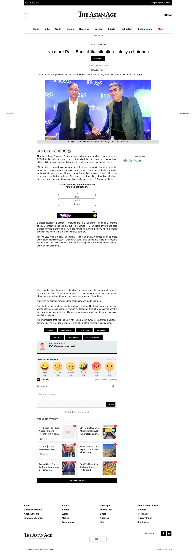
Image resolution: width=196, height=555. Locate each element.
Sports (111, 29)
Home (36, 29)
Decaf (103, 514)
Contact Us (143, 522)
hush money (73, 337)
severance (101, 330)
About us (104, 518)
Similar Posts (132, 160)
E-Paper (142, 510)
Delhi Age (105, 505)
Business (84, 29)
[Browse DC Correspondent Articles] (42, 346)
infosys (50, 330)
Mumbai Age (106, 510)
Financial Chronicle (34, 518)
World (58, 29)
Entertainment (145, 29)
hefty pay (57, 337)
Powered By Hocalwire (163, 549)
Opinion (99, 29)
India (47, 29)
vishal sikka (84, 330)
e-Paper (154, 3)
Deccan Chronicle (33, 510)
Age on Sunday (164, 3)
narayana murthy (93, 337)
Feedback (143, 514)
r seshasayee (66, 330)
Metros (70, 29)
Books (65, 505)
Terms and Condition (148, 505)
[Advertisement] (77, 268)
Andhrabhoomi (31, 514)
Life (102, 522)
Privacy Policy (145, 518)
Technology (127, 29)
